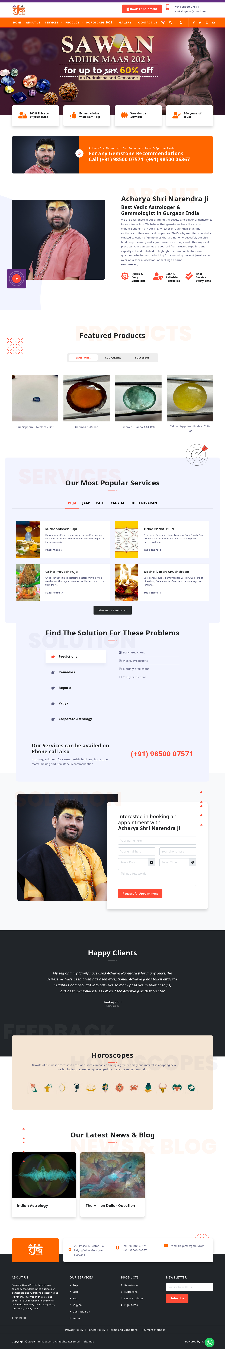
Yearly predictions (134, 677)
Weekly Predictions (135, 660)
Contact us (147, 22)
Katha (76, 1318)
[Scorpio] (62, 1088)
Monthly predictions (136, 668)
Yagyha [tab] (117, 503)
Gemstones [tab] (83, 357)
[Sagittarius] (48, 1088)
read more (128, 264)
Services (52, 22)
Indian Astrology (32, 1205)
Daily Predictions (134, 652)
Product (72, 22)
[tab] (76, 656)
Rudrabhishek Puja (61, 529)
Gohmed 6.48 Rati (35, 427)
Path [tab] (100, 503)
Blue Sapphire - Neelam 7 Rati (190, 427)
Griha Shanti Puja (159, 529)
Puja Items (131, 1305)
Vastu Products (133, 1298)
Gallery (125, 22)
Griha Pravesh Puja (61, 572)
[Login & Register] (181, 23)
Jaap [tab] (86, 503)
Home (17, 22)
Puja (75, 1285)
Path (75, 1298)
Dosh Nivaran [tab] (143, 503)
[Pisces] (177, 1088)
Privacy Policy (74, 1329)
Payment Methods (153, 1329)
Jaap (75, 1291)
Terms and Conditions (124, 1329)
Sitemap (89, 1341)
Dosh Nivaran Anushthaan (166, 572)
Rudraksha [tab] (113, 357)
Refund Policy (96, 1329)
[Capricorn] (33, 1088)
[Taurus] (148, 1088)
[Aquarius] (191, 1088)
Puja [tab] (72, 503)
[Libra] (76, 1088)
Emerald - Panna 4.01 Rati (87, 427)
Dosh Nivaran (81, 1311)
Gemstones (131, 1285)
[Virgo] (91, 1088)
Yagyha (77, 1305)
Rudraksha (131, 1291)
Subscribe (177, 1298)
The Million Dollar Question (110, 1205)
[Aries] (162, 1088)
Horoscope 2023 (99, 22)
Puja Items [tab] (142, 357)
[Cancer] (119, 1088)
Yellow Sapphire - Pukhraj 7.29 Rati (138, 428)
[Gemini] (134, 1088)
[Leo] (105, 1088)
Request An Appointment (140, 893)
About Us (33, 22)
